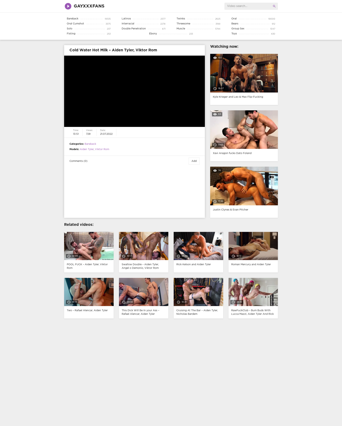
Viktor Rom (102, 149)
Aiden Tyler (87, 149)
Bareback (90, 144)
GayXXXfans (89, 6)
